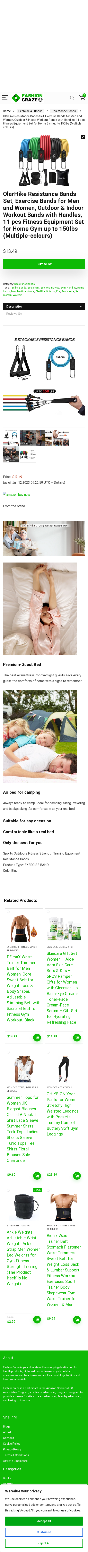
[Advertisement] (44, 46)
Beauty (7, 1484)
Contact (8, 1438)
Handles (71, 287)
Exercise (45, 287)
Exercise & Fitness (30, 111)
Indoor (6, 291)
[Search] (72, 98)
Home (7, 111)
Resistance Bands (64, 111)
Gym (63, 287)
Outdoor (50, 291)
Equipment (33, 287)
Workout (17, 295)
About (7, 1432)
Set (77, 291)
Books (7, 1478)
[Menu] (5, 98)
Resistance (68, 291)
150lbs (14, 287)
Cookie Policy (11, 1443)
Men (13, 291)
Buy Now (44, 264)
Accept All (44, 1521)
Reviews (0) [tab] (14, 313)
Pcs (58, 291)
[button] (83, 137)
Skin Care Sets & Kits (60, 947)
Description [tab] (14, 306)
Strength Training (18, 1225)
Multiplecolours (25, 291)
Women (7, 295)
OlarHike (40, 291)
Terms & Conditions (16, 1455)
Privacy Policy (12, 1449)
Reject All (44, 1543)
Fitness (55, 287)
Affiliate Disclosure (15, 1461)
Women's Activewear (59, 1087)
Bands (22, 287)
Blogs (6, 1426)
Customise (44, 1532)
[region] (44, 1518)
